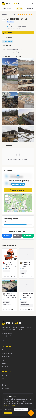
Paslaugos (30, 8)
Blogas (4, 385)
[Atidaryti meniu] (32, 3)
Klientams (4, 363)
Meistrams (5, 366)
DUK (3, 378)
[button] (18, 202)
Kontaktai (4, 382)
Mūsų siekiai (5, 388)
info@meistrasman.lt (10, 336)
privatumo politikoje (10, 405)
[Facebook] (3, 340)
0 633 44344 (8, 333)
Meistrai (19, 8)
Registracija (5, 360)
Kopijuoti (29, 235)
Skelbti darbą (6, 356)
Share (8, 235)
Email (18, 235)
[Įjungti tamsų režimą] (28, 3)
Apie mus (4, 375)
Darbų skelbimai (7, 8)
